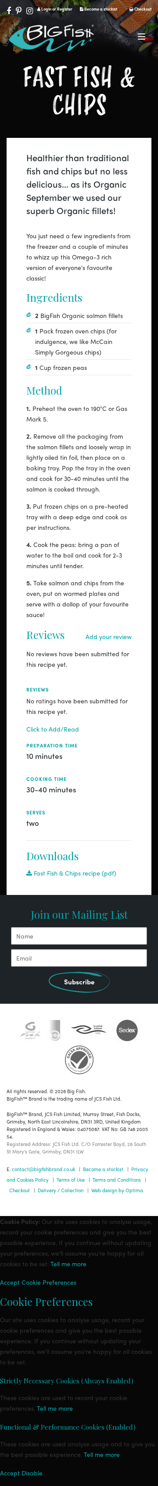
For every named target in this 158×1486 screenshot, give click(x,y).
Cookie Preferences (49, 1282)
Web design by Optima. (117, 1190)
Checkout (142, 9)
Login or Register (56, 9)
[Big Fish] (53, 40)
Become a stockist (100, 9)
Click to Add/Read (52, 729)
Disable (32, 1472)
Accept (10, 1282)
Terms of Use (71, 1179)
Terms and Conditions (117, 1179)
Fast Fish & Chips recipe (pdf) (74, 873)
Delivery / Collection (60, 1190)
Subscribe (79, 982)
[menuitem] (79, 873)
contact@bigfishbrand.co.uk (43, 1168)
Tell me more (68, 1263)
